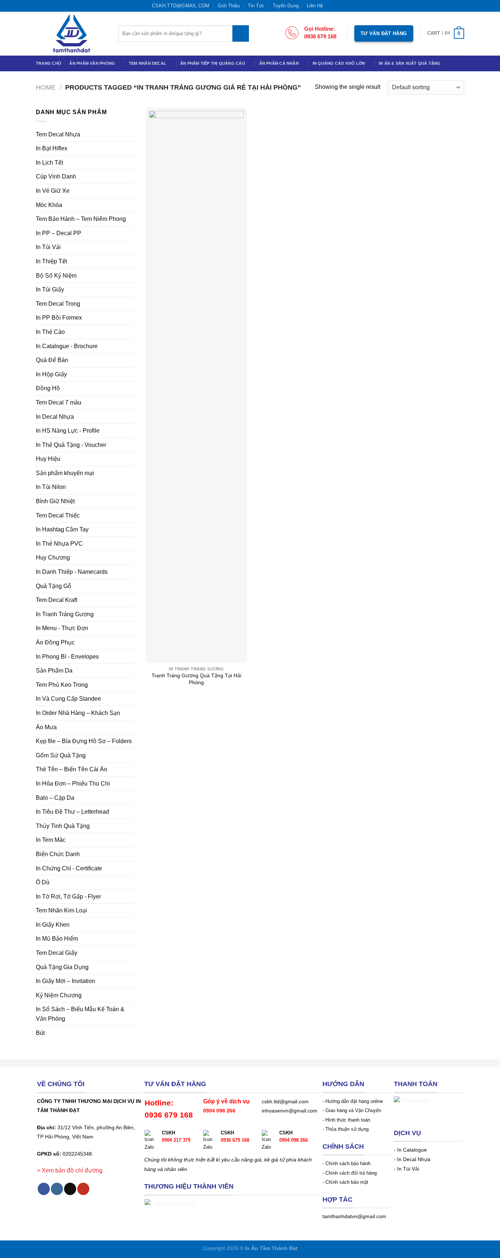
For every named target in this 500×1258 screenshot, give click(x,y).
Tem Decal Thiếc (58, 515)
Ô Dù (42, 882)
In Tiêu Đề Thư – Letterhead (72, 812)
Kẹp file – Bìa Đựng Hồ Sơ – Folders (84, 741)
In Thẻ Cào (50, 332)
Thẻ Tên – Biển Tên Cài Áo (71, 769)
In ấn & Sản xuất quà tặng (410, 63)
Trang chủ (48, 63)
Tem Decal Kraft (56, 600)
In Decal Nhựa (55, 417)
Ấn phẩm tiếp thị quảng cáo (212, 63)
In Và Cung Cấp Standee (68, 699)
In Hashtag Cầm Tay (62, 529)
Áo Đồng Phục (55, 642)
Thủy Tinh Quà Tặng (63, 826)
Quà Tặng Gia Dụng (62, 967)
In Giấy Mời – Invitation (65, 981)
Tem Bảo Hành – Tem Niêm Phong (81, 219)
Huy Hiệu (48, 459)
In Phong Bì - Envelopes (67, 657)
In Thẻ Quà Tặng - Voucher (71, 445)
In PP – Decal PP (58, 233)
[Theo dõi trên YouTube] (352, 5)
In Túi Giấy (50, 289)
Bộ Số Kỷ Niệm (56, 275)
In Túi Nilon (51, 487)
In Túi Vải (48, 247)
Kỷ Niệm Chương (59, 995)
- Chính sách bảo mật (345, 1182)
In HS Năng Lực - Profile (68, 431)
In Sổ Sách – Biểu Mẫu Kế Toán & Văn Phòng (80, 1014)
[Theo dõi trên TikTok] (344, 5)
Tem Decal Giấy (56, 953)
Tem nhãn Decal (147, 63)
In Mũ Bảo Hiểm (57, 938)
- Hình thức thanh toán (346, 1120)
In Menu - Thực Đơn (62, 628)
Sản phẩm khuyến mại (65, 473)
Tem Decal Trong (58, 304)
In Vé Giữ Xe (53, 191)
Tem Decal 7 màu (58, 402)
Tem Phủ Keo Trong (62, 685)
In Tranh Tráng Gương (65, 614)
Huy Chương (53, 557)
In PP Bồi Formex (59, 317)
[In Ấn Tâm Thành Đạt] (71, 34)
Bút (40, 1033)
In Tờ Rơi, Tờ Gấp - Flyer (68, 896)
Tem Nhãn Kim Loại (61, 910)
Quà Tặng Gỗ (53, 586)
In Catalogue (412, 1150)
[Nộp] (240, 33)
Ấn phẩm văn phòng (92, 63)
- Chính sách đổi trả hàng (349, 1173)
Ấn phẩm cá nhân (279, 63)
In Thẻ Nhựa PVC (59, 544)
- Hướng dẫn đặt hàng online (352, 1101)
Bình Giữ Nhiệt (55, 501)
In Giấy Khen (53, 925)
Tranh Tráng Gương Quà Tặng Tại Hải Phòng (196, 679)
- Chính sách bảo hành (346, 1163)
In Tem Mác (51, 840)
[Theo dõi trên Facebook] (330, 5)
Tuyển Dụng (286, 5)
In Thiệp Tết (51, 261)
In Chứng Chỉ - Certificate (69, 868)
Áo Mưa (46, 727)
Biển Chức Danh (58, 854)
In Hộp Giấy (51, 374)
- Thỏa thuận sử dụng (345, 1129)
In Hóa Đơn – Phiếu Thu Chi (73, 783)
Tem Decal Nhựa (58, 134)
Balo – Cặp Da (55, 798)
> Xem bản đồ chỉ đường (69, 1170)
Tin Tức (256, 5)
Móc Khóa (49, 205)
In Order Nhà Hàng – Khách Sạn (78, 713)
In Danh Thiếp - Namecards (72, 572)
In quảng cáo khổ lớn (339, 63)
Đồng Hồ (48, 388)
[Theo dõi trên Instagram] (337, 5)
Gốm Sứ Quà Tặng (61, 755)
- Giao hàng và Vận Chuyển (351, 1110)
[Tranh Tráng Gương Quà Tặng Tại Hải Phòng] (196, 385)
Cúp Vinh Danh (56, 176)
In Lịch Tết (49, 162)
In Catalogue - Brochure (67, 346)
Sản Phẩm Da (54, 670)
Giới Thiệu (229, 5)
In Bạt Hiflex (51, 148)
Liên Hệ (315, 5)
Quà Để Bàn (52, 360)
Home (46, 87)
